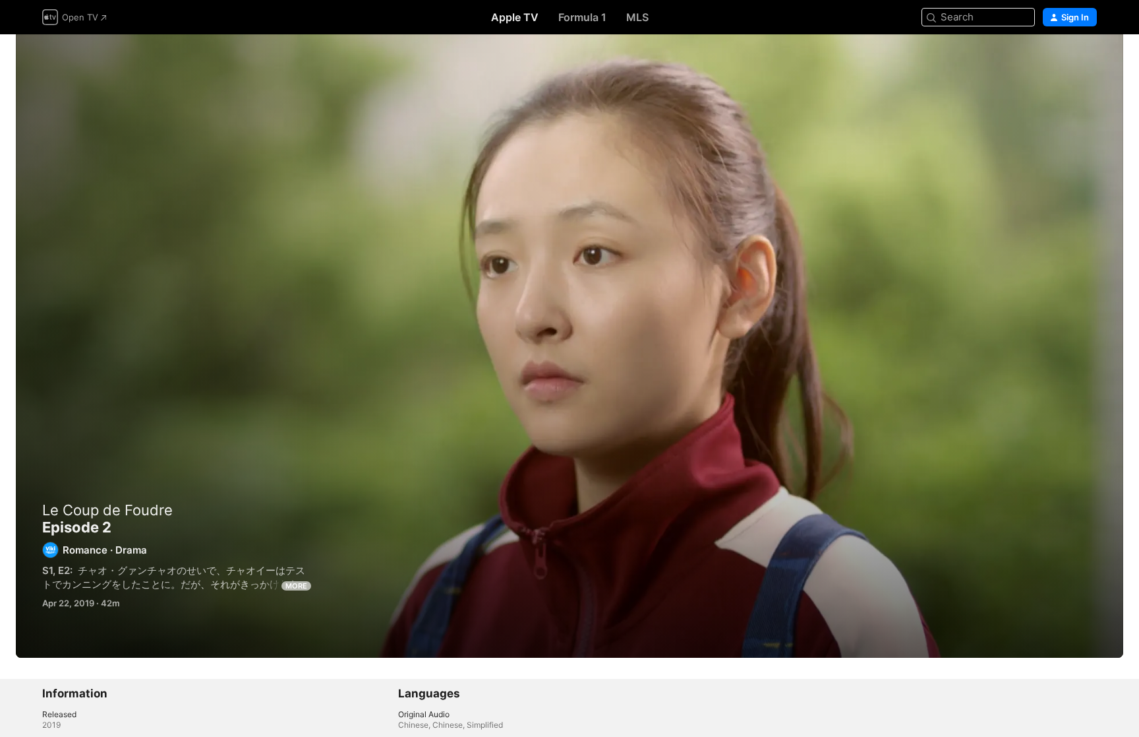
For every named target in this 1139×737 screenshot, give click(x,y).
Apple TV (515, 17)
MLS (637, 17)
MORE (296, 586)
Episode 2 (569, 346)
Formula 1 (582, 17)
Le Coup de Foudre (107, 510)
